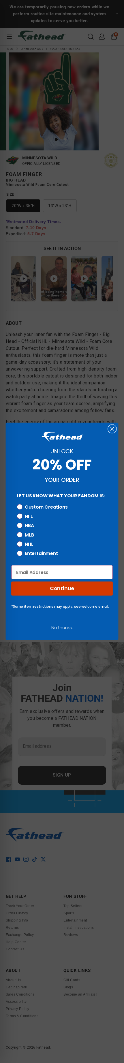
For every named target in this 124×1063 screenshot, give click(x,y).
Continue (62, 588)
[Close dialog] (112, 429)
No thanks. (62, 628)
